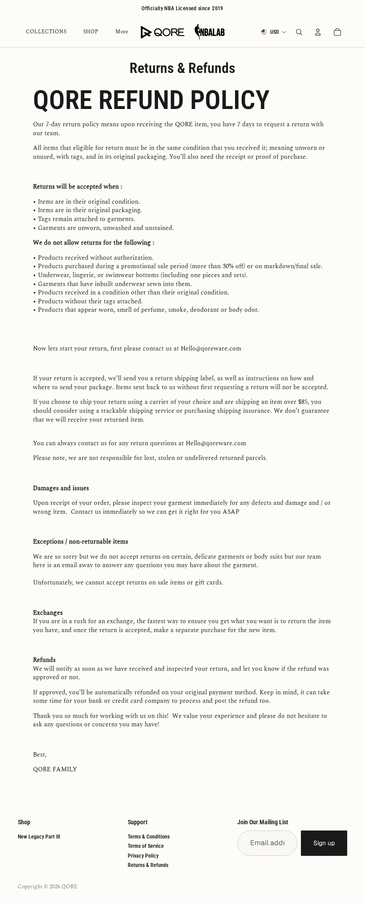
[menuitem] (122, 32)
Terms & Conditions (149, 837)
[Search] (299, 32)
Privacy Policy (143, 856)
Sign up (324, 843)
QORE (69, 887)
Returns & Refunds (148, 865)
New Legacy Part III (39, 837)
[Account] (318, 32)
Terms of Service (146, 846)
